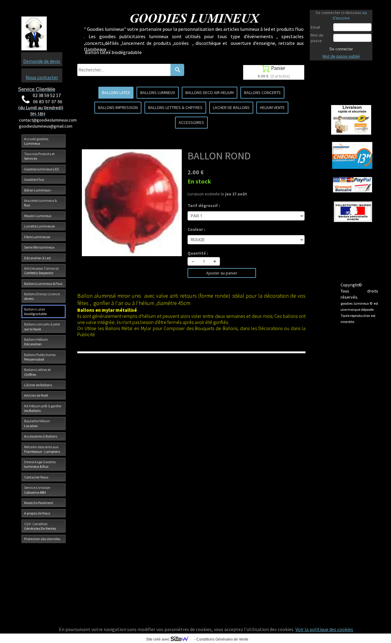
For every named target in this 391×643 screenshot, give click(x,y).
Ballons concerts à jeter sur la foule (42, 326)
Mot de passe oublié (341, 56)
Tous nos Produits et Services (39, 156)
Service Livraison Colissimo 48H (37, 489)
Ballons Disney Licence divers (42, 296)
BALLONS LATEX (116, 92)
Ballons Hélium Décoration (36, 341)
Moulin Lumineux (37, 215)
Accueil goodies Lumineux (36, 141)
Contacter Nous (36, 477)
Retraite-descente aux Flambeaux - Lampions (42, 449)
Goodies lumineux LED (41, 169)
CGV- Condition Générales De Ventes (40, 526)
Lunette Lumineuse (39, 226)
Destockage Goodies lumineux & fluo (40, 464)
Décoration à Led (37, 258)
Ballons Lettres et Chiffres (37, 371)
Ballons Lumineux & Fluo (43, 283)
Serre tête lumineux (39, 247)
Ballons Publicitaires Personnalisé (40, 356)
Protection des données (42, 538)
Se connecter (341, 48)
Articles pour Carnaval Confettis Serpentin (41, 270)
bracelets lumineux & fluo (40, 202)
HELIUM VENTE (272, 107)
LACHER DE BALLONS (231, 107)
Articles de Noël (36, 395)
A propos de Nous (37, 513)
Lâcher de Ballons (38, 385)
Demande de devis (41, 61)
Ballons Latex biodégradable (35, 311)
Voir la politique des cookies (324, 629)
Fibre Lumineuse (37, 236)
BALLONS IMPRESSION (118, 107)
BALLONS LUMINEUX (157, 92)
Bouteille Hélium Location (37, 423)
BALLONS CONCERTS (262, 92)
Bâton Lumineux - (38, 190)
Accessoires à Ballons (40, 436)
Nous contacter (42, 77)
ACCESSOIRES (191, 122)
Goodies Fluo (34, 179)
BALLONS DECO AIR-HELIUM (209, 92)
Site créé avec (158, 639)
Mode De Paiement (38, 502)
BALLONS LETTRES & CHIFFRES (175, 107)
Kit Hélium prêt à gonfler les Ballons (42, 408)
